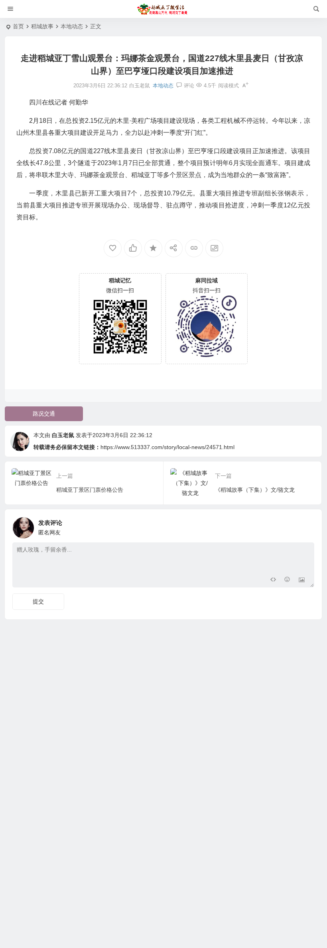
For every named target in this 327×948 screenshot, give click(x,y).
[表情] (287, 580)
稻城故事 (42, 26)
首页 (18, 26)
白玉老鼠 (63, 435)
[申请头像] (306, 526)
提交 (38, 601)
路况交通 (44, 413)
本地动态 (72, 26)
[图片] (301, 580)
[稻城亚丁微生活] (163, 9)
